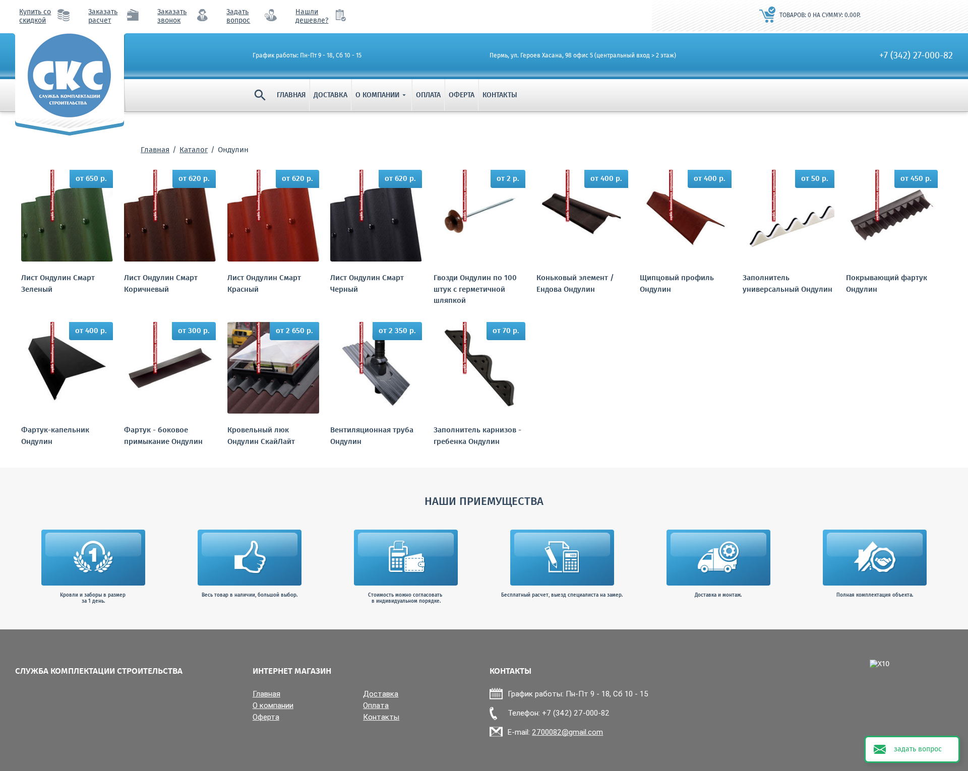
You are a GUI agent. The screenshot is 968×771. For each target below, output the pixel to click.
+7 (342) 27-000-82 (916, 56)
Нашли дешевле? (311, 16)
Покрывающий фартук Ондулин (886, 284)
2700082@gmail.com (567, 732)
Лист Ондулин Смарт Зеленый (58, 284)
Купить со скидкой (35, 16)
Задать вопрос (238, 16)
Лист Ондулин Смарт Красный (264, 284)
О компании (381, 95)
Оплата (428, 95)
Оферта (461, 95)
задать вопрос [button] (918, 749)
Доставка (330, 95)
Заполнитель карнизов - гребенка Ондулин (477, 436)
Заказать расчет (102, 16)
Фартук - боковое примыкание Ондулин (163, 436)
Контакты (499, 95)
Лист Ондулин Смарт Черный (367, 284)
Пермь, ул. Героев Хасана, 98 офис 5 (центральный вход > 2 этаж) (583, 55)
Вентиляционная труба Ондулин (371, 436)
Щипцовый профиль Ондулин (677, 284)
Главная (291, 95)
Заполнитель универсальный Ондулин (787, 284)
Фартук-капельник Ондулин (55, 436)
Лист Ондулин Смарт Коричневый (161, 284)
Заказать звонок (172, 16)
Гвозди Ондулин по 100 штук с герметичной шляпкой (475, 290)
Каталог (193, 150)
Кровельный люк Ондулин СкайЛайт (261, 436)
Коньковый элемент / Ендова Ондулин (575, 284)
